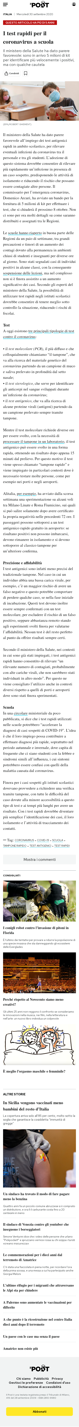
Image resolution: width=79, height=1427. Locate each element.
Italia (7, 14)
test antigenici (40, 845)
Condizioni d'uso (58, 1383)
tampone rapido (14, 845)
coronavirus (24, 840)
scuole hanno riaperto (25, 232)
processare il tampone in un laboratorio (33, 441)
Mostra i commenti (40, 859)
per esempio (26, 493)
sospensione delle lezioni (22, 273)
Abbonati (39, 1412)
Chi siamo (23, 1379)
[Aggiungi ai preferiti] (25, 73)
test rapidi (62, 845)
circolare (21, 713)
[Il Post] (39, 4)
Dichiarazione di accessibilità (39, 1387)
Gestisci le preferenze (26, 1383)
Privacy (57, 1379)
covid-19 (43, 840)
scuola (57, 840)
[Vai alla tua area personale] (74, 4)
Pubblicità (41, 1379)
